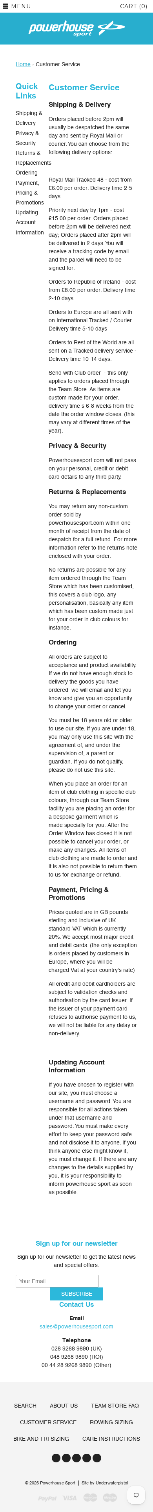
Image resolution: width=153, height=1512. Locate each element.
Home (23, 64)
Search (25, 1405)
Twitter (56, 1458)
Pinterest (86, 1458)
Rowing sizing (111, 1422)
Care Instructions (111, 1439)
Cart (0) (134, 6)
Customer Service (48, 1422)
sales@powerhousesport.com (76, 1326)
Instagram (76, 1458)
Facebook (66, 1458)
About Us (64, 1405)
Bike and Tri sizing (41, 1439)
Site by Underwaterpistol (105, 1483)
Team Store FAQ (115, 1405)
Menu (21, 6)
